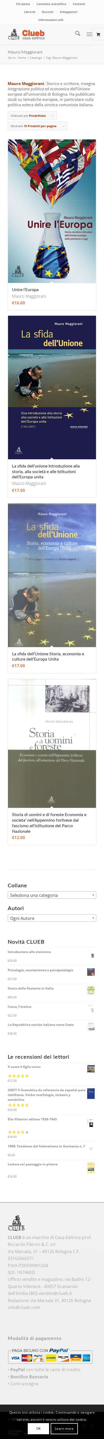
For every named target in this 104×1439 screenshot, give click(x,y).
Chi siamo (23, 4)
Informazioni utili (50, 20)
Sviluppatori (68, 12)
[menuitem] (23, 4)
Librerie (29, 12)
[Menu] (89, 34)
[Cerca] (75, 34)
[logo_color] (43, 34)
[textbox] (52, 895)
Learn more (64, 1428)
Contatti (79, 4)
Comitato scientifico (51, 4)
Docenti (47, 12)
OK (38, 1428)
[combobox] (52, 895)
